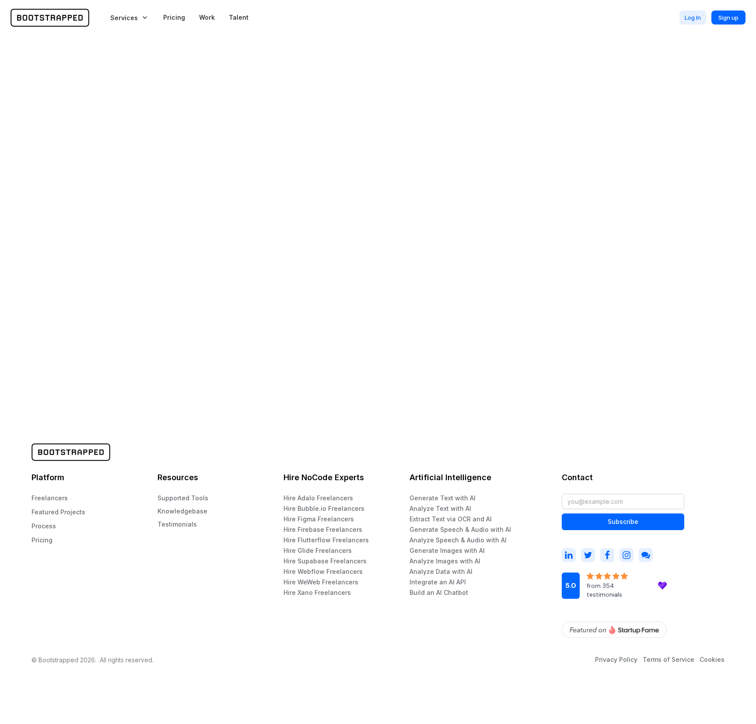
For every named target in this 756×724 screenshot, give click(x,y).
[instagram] (569, 555)
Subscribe (623, 521)
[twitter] (588, 555)
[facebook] (607, 555)
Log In (693, 17)
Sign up (728, 17)
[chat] (646, 555)
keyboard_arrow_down (144, 17)
